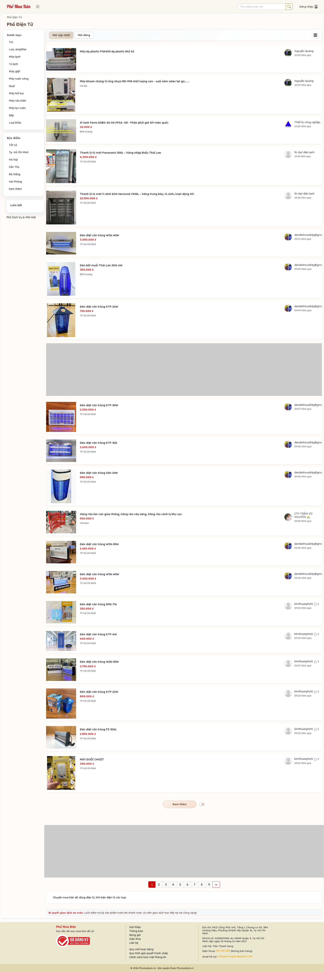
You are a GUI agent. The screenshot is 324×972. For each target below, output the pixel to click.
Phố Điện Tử (14, 17)
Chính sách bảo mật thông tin (147, 957)
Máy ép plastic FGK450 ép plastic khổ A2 (107, 51)
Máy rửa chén (17, 100)
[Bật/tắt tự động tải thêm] (202, 804)
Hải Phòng (15, 181)
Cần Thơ (14, 167)
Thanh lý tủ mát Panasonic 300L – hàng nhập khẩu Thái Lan (120, 152)
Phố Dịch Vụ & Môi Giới (21, 217)
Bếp (11, 115)
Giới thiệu (135, 927)
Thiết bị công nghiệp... (308, 122)
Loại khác (15, 122)
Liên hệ (133, 943)
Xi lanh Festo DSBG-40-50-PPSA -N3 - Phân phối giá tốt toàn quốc (124, 122)
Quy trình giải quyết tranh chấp (148, 953)
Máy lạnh (14, 56)
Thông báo (136, 931)
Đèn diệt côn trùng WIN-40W (99, 235)
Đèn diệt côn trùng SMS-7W (98, 604)
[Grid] (315, 35)
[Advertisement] (184, 369)
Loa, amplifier (17, 49)
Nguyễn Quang (304, 51)
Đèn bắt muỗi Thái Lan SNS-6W (101, 265)
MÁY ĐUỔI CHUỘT (92, 759)
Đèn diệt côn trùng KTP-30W (99, 405)
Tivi (11, 42)
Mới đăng (84, 35)
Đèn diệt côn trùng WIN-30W (99, 544)
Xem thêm (15, 189)
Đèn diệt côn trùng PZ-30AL (98, 729)
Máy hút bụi (16, 93)
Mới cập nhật (61, 35)
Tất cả (13, 145)
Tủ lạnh (13, 64)
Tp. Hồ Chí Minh (18, 152)
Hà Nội (13, 159)
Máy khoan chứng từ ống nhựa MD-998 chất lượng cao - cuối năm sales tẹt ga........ (134, 81)
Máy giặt (14, 71)
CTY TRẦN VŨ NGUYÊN (303, 515)
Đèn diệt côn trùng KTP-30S (98, 442)
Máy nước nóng (18, 78)
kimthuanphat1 (306, 604)
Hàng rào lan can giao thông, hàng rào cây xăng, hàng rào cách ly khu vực (131, 514)
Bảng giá (135, 935)
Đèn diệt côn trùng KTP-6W (98, 634)
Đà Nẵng (14, 174)
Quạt (12, 86)
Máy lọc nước (17, 108)
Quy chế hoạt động (141, 949)
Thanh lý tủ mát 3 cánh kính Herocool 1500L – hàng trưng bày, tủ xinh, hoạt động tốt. (137, 194)
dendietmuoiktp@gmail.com (308, 235)
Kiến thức (135, 939)
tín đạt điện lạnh (304, 152)
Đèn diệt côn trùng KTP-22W (99, 306)
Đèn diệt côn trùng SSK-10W (99, 473)
